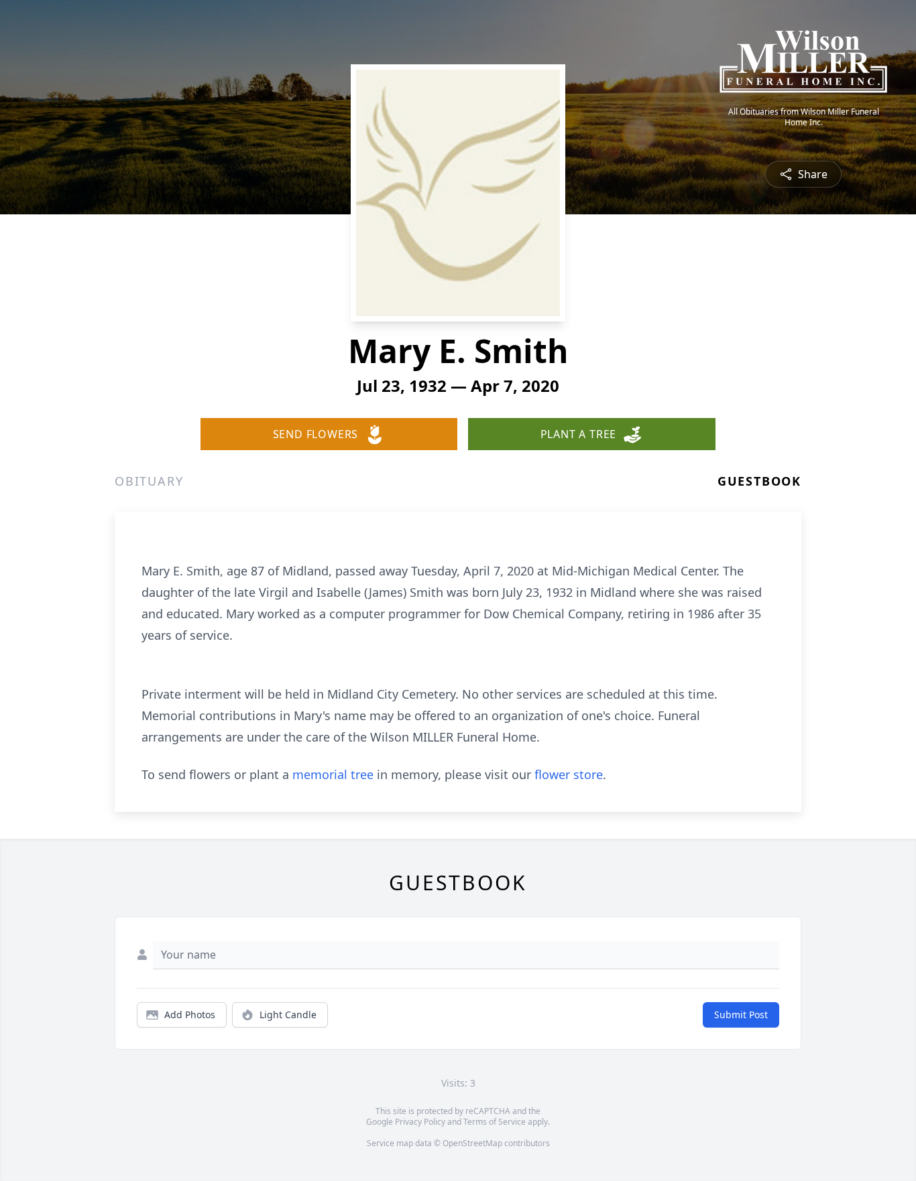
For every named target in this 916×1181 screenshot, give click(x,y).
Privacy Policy (420, 1121)
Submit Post (741, 1014)
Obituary (149, 481)
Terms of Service (494, 1121)
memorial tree (333, 774)
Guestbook (759, 481)
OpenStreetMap (472, 1143)
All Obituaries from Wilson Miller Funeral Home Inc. (803, 117)
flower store (568, 774)
